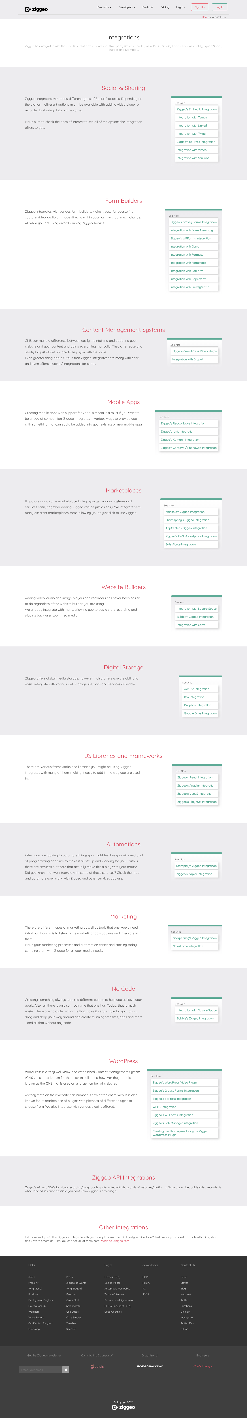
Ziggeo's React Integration (194, 777)
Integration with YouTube (193, 158)
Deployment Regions (40, 1300)
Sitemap (71, 1329)
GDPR (145, 1277)
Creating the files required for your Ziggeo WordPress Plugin (180, 1133)
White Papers (36, 1317)
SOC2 (145, 1294)
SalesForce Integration (181, 544)
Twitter (184, 1300)
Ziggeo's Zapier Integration (194, 874)
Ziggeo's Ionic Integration (177, 431)
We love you (204, 1366)
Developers (126, 7)
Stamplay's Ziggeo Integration (196, 866)
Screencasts (73, 1306)
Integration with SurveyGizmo (190, 287)
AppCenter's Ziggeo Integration (186, 528)
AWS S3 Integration (196, 689)
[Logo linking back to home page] (36, 10)
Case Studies (73, 1317)
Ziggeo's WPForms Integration (191, 238)
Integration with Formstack (188, 262)
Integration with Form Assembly (192, 230)
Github (184, 1329)
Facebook (186, 1306)
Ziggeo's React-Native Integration (183, 423)
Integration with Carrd (185, 246)
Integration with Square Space (197, 608)
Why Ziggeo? (74, 1288)
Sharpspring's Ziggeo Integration (187, 520)
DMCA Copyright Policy (118, 1306)
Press (69, 1277)
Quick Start (72, 1300)
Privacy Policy (112, 1277)
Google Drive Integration (200, 713)
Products (103, 7)
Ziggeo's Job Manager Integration (175, 1123)
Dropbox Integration (197, 705)
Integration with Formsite (187, 254)
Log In (219, 7)
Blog (183, 1288)
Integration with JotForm (187, 271)
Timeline (71, 1323)
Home (205, 17)
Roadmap (34, 1329)
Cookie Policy (112, 1282)
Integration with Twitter (192, 133)
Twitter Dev (187, 1323)
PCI (144, 1288)
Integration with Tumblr (192, 117)
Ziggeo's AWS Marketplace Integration (191, 536)
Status (184, 1282)
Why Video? (35, 1288)
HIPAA (146, 1282)
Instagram (187, 1317)
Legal (180, 7)
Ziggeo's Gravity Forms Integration (194, 222)
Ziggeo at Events (76, 1282)
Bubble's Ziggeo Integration (195, 616)
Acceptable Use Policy (117, 1288)
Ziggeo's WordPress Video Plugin (194, 351)
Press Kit (33, 1282)
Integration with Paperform (188, 279)
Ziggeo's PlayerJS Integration (197, 802)
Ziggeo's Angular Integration (196, 785)
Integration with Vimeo (192, 150)
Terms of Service (114, 1294)
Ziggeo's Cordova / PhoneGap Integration (189, 447)
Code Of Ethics (113, 1311)
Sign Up (200, 7)
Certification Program (40, 1323)
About (31, 1277)
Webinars (33, 1311)
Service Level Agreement (119, 1300)
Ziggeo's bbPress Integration (196, 142)
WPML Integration (164, 1107)
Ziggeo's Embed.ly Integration (197, 109)
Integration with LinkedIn (193, 125)
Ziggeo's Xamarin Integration (180, 439)
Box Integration (194, 697)
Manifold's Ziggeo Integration (185, 512)
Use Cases (72, 1311)
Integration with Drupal (187, 359)
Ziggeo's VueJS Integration (195, 793)
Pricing (165, 7)
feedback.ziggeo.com (115, 1241)
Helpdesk (186, 1294)
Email (184, 1277)
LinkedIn (185, 1311)
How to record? (37, 1306)
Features (147, 7)
